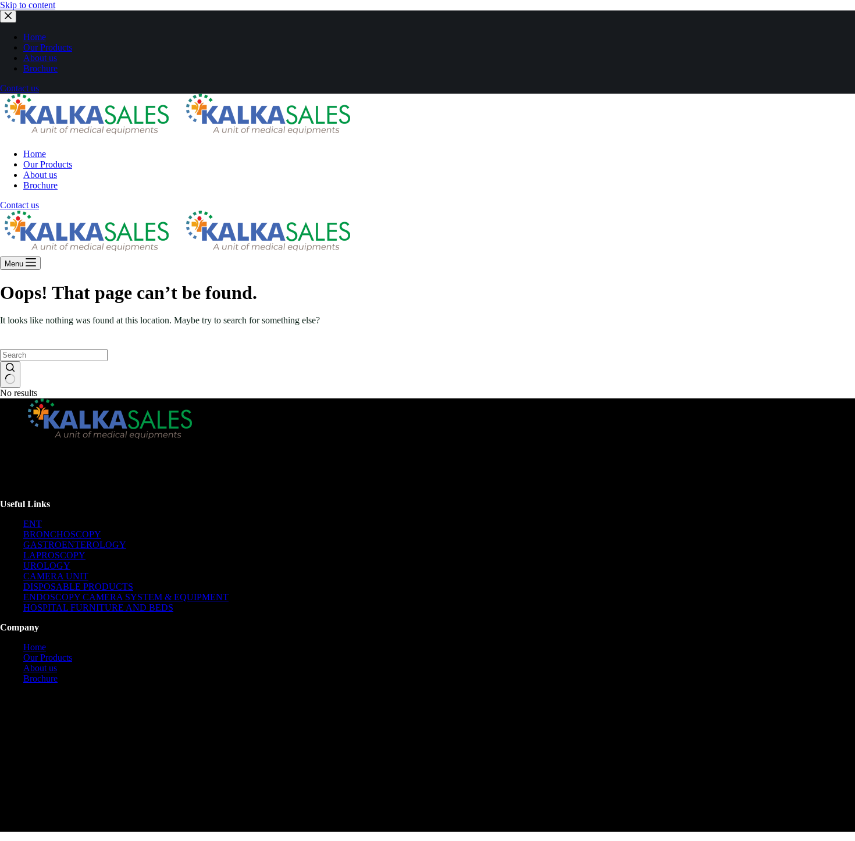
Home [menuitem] (34, 37)
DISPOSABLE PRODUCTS (78, 586)
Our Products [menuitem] (47, 47)
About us (40, 668)
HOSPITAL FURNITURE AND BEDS (98, 607)
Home (34, 647)
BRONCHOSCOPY (62, 534)
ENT (32, 524)
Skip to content (27, 5)
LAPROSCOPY (54, 555)
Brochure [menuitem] (40, 68)
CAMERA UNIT (55, 576)
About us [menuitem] (40, 58)
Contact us (19, 88)
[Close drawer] (8, 16)
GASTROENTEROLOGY (74, 545)
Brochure (40, 678)
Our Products (47, 657)
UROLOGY (46, 566)
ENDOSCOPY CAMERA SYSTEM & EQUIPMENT (126, 597)
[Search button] (10, 374)
